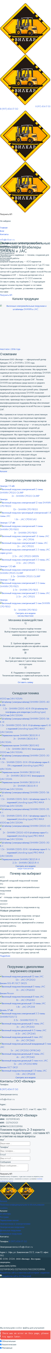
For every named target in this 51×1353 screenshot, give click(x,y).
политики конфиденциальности (21, 1324)
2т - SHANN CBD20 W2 (25, 776)
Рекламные (7, 1348)
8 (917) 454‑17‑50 (42, 107)
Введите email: (7, 1298)
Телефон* (4, 1147)
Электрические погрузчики (12, 1227)
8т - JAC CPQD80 (25, 1000)
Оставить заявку (25, 682)
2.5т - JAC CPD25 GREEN (25, 556)
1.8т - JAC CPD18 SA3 (26, 519)
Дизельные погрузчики (10, 1230)
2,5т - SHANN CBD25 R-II (25, 863)
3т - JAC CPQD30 (25, 990)
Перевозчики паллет (9, 1220)
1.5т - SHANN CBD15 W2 (25, 749)
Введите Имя (6, 1290)
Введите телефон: (9, 1294)
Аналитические (9, 1345)
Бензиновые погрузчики (11, 1234)
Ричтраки (4, 1217)
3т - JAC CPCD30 (25, 1027)
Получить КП (6, 214)
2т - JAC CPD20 (25, 546)
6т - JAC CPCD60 (25, 1040)
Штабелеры (5, 1214)
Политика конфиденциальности (15, 1205)
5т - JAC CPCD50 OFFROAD (25, 1051)
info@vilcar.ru (7, 240)
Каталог (3, 471)
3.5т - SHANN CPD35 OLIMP (25, 576)
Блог (2, 231)
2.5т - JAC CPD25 (25, 597)
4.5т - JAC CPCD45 (25, 1034)
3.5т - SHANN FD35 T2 (25, 1020)
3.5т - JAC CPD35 (25, 563)
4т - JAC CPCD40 (25, 1057)
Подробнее (5, 956)
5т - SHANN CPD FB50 (25, 610)
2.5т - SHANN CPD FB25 (25, 590)
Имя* (2, 1140)
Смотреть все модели (26, 613)
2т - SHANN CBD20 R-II (25, 786)
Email (3, 1155)
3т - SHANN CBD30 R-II (25, 739)
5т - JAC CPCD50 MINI (25, 1064)
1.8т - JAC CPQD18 (25, 1074)
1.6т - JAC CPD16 (25, 540)
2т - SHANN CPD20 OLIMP (25, 496)
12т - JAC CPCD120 (25, 980)
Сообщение (5, 1162)
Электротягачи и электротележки (15, 1224)
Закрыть (4, 1314)
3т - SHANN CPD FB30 (25, 533)
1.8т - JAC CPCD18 (25, 1007)
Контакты (4, 234)
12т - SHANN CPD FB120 (25, 509)
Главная (3, 228)
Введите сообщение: (9, 1307)
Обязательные (9, 1341)
